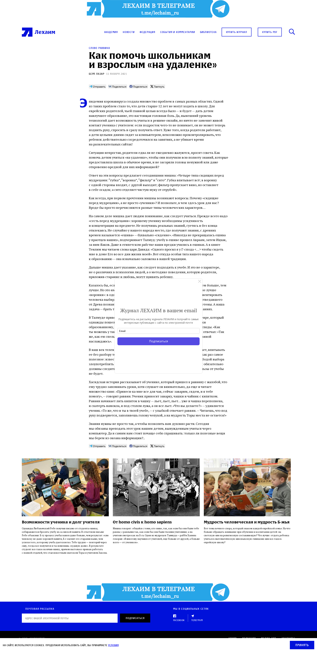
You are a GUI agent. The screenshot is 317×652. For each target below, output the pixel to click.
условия (113, 645)
